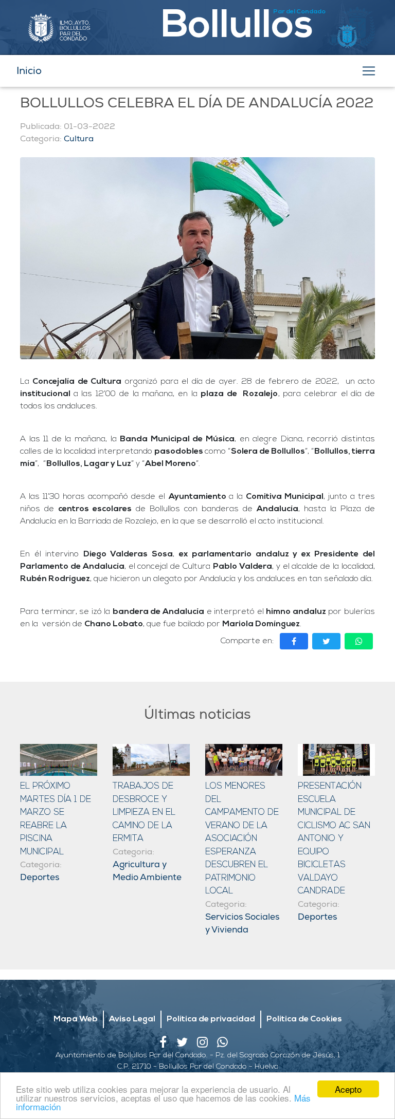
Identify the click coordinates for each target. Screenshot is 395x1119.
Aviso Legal (132, 1019)
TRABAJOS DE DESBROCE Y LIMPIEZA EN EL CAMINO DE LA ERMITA (144, 812)
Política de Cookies (304, 1019)
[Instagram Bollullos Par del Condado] (207, 1045)
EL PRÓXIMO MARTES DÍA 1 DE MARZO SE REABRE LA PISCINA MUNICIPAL (55, 819)
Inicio (29, 70)
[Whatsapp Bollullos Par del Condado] (226, 1045)
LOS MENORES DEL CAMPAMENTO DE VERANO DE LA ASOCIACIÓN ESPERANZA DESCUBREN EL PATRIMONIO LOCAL (242, 839)
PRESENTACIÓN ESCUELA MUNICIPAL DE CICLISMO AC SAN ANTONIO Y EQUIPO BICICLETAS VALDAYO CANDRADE (334, 839)
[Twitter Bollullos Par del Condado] (186, 1045)
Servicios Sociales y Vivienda (242, 923)
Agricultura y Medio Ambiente (147, 871)
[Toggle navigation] (369, 71)
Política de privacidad (211, 1019)
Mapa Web (75, 1019)
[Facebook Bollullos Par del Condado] (167, 1045)
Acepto (348, 1089)
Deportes (39, 877)
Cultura (79, 139)
